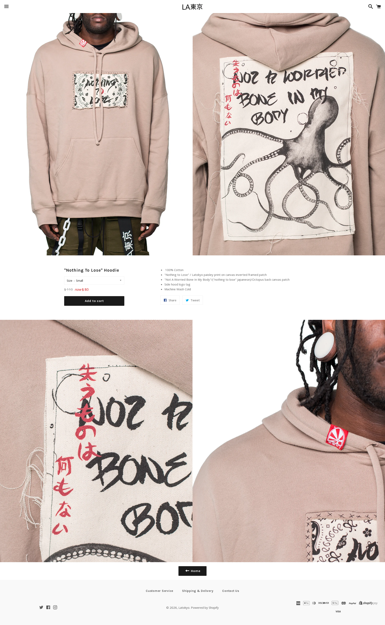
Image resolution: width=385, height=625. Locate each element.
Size (69, 280)
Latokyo (183, 608)
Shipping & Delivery (197, 591)
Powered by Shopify (205, 608)
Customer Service (159, 591)
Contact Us (230, 591)
